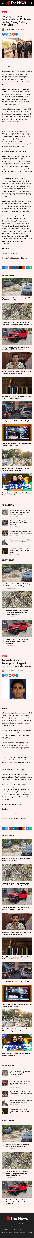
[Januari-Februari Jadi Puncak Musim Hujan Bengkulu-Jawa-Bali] (17, 482)
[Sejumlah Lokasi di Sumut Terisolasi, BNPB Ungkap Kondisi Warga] (17, 287)
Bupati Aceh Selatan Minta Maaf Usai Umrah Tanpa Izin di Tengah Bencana (16, 373)
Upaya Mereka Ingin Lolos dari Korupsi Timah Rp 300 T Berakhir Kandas (16, 397)
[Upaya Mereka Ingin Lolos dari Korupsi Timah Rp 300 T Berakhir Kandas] (17, 385)
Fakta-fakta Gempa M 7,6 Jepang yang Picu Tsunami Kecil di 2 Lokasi (16, 444)
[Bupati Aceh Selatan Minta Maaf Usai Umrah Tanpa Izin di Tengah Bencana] (17, 360)
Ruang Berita (10, 29)
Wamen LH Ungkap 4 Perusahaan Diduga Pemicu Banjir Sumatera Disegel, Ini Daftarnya (17, 323)
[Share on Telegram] (16, 34)
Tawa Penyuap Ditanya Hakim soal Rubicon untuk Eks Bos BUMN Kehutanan (16, 348)
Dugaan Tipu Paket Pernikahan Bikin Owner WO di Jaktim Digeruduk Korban (16, 469)
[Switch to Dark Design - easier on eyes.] (31, 3)
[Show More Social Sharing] (20, 34)
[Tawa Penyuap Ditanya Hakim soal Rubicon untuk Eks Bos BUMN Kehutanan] (17, 336)
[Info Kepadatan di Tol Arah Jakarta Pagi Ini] (17, 410)
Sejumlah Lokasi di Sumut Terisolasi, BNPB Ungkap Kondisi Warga (16, 299)
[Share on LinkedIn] (10, 34)
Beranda (4, 8)
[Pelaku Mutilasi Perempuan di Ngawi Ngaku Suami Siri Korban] (17, 689)
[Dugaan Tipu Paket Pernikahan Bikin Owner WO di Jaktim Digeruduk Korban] (17, 457)
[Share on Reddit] (13, 34)
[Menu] (3, 3)
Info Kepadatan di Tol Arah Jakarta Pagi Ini (16, 421)
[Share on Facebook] (3, 34)
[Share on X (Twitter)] (6, 34)
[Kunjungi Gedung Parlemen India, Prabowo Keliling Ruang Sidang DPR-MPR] (17, 48)
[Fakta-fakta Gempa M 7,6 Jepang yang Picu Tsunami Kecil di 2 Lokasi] (17, 432)
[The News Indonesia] (16, 3)
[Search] (28, 3)
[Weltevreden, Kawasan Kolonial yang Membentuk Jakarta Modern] (5, 542)
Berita (4, 12)
